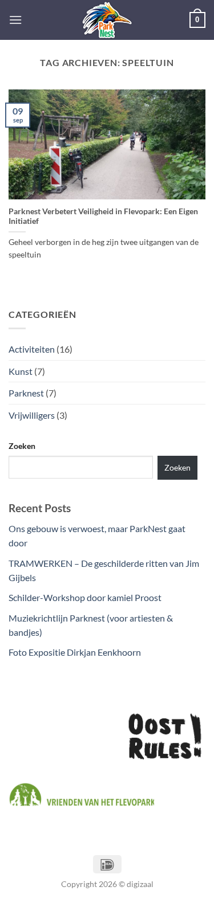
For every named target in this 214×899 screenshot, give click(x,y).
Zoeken (22, 446)
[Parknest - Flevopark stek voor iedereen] (107, 20)
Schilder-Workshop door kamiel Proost (85, 597)
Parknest (26, 392)
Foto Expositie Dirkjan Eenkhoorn (75, 652)
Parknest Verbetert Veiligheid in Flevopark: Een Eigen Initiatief (103, 216)
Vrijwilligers (32, 415)
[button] (15, 20)
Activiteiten (32, 349)
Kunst (21, 371)
